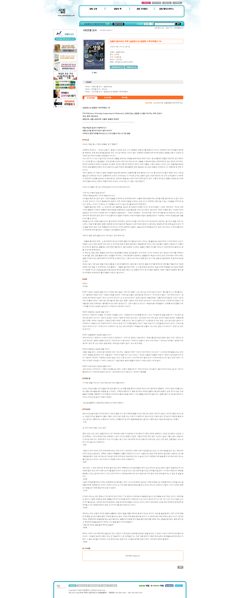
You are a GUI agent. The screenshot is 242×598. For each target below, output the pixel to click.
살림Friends (108, 87)
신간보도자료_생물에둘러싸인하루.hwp (168, 103)
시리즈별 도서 (96, 92)
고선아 (112, 47)
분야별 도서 (95, 89)
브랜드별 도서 (96, 87)
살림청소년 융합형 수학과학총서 (116, 92)
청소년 (104, 89)
